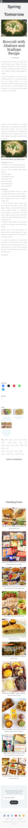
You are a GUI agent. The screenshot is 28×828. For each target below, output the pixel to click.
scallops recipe (10, 454)
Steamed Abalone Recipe (18, 417)
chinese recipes (19, 445)
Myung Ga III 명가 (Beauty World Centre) (14, 616)
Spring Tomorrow (14, 10)
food (7, 451)
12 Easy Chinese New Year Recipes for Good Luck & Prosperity (6, 433)
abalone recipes (9, 439)
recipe (11, 451)
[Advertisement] (14, 107)
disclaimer (19, 818)
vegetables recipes (19, 454)
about (7, 818)
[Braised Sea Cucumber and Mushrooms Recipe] (6, 412)
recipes (16, 451)
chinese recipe (10, 445)
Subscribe (14, 802)
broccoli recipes (18, 439)
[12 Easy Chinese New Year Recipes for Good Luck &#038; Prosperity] (6, 425)
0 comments (15, 58)
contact (13, 818)
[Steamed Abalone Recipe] (18, 412)
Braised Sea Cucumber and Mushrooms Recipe (6, 418)
